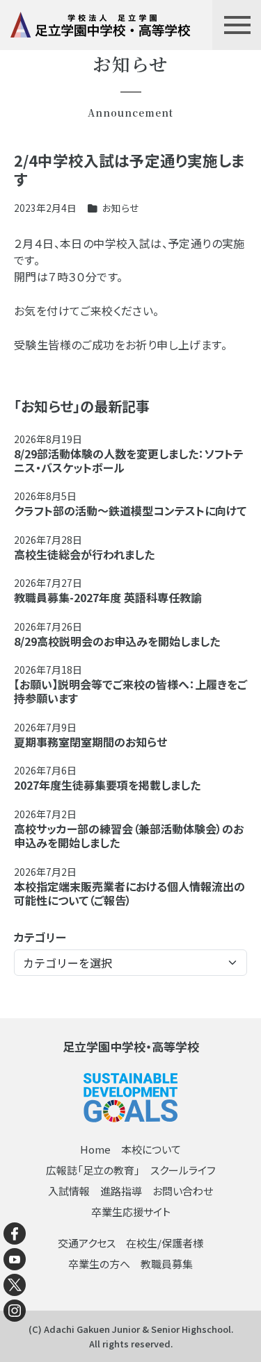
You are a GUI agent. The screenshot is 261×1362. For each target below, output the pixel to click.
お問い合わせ (182, 1191)
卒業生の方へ (99, 1264)
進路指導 (121, 1191)
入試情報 (69, 1191)
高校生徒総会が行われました (84, 554)
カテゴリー (40, 937)
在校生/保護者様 (164, 1243)
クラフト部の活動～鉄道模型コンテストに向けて (130, 510)
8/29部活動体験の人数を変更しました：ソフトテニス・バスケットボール (129, 460)
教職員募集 (167, 1264)
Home (95, 1149)
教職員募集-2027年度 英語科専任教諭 (108, 597)
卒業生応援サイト (131, 1211)
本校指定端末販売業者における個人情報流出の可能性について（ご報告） (129, 893)
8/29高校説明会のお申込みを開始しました (117, 641)
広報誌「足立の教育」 (93, 1170)
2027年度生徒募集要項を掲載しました (107, 784)
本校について (151, 1149)
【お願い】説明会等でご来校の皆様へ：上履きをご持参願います (130, 691)
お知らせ (120, 208)
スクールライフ (183, 1170)
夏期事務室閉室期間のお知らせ (90, 741)
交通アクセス (87, 1243)
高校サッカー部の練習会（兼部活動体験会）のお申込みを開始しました (129, 835)
